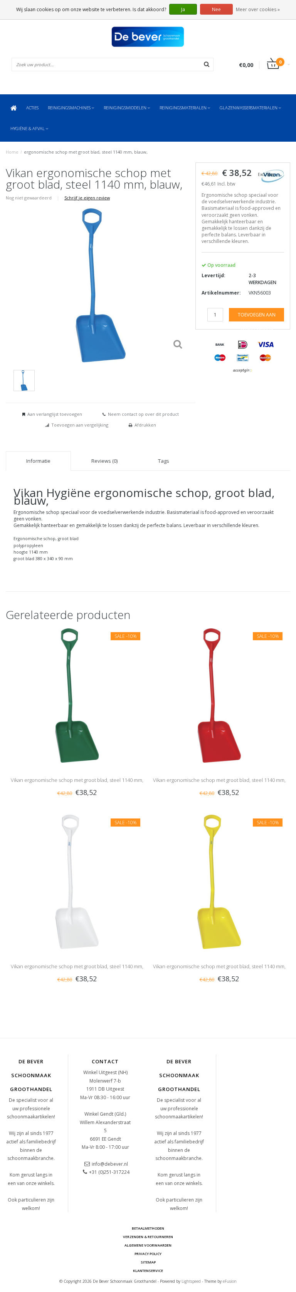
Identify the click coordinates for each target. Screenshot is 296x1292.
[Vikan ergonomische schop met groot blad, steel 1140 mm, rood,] (219, 694)
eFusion (230, 1281)
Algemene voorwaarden (148, 1245)
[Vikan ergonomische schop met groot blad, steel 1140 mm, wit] (77, 881)
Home (12, 152)
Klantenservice (148, 1270)
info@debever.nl (110, 1164)
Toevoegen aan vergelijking (79, 425)
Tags (163, 460)
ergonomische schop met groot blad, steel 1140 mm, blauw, (86, 152)
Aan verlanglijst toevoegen (54, 414)
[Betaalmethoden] (220, 345)
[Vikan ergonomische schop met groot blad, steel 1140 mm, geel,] (219, 881)
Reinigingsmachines (69, 107)
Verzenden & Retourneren (148, 1236)
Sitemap (148, 1262)
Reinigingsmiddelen (125, 107)
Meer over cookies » (258, 9)
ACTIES (32, 107)
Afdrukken (145, 425)
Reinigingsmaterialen (183, 107)
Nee (216, 9)
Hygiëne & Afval (27, 128)
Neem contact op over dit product (143, 414)
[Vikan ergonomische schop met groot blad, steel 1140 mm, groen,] (77, 694)
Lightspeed (191, 1281)
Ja (183, 9)
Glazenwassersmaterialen (249, 107)
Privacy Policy (148, 1253)
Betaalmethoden (148, 1228)
